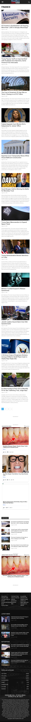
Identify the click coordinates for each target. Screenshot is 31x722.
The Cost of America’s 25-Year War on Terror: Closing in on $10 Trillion (14, 93)
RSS (12, 603)
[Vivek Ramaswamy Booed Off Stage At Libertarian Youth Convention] (5, 619)
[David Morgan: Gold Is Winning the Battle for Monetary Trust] (15, 180)
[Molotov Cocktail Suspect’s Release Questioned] (15, 280)
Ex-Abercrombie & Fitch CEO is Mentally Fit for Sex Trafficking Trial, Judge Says (14, 389)
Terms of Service (15, 597)
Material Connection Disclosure (14, 601)
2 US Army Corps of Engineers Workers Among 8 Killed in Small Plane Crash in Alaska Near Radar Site (14, 357)
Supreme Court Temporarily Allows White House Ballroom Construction (15, 156)
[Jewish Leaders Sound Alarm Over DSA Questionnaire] (15, 313)
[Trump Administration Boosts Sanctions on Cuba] (15, 247)
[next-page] (11, 409)
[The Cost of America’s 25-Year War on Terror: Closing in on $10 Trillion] (15, 83)
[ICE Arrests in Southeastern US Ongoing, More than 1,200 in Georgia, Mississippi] (15, 17)
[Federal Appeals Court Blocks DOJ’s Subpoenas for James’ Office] (15, 115)
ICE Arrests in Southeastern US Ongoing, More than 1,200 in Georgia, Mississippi (15, 26)
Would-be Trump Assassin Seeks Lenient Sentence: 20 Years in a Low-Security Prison (20, 634)
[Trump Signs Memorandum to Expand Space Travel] (15, 213)
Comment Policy (15, 596)
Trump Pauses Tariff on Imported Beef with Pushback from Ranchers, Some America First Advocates (14, 60)
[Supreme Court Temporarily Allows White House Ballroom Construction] (15, 147)
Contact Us (23, 600)
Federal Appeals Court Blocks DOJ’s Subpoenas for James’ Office (13, 125)
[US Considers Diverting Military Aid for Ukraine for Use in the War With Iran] (5, 627)
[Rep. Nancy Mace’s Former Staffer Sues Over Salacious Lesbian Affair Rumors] (5, 547)
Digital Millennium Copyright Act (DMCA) (24, 604)
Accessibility (23, 596)
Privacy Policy (4, 605)
